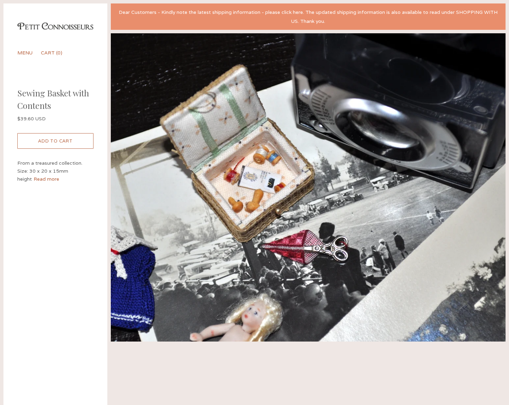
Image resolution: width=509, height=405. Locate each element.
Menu (25, 53)
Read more (46, 179)
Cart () (51, 53)
